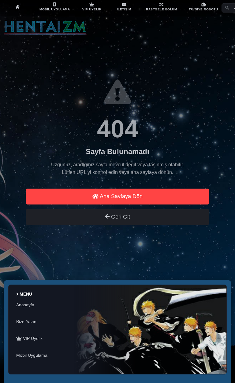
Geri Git (120, 217)
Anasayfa (25, 304)
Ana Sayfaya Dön (121, 196)
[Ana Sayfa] (17, 6)
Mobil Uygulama (31, 355)
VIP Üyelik (32, 338)
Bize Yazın (26, 321)
